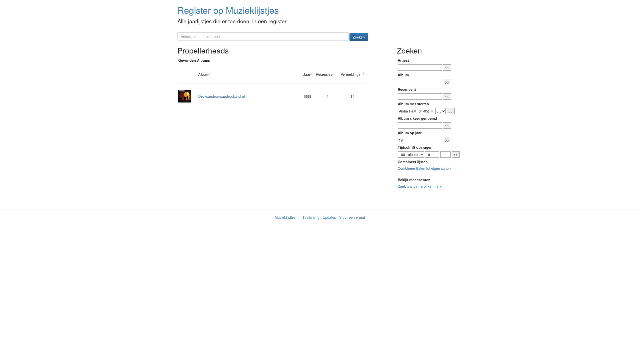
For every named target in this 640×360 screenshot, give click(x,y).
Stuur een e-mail (352, 217)
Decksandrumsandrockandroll (222, 96)
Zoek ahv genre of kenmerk (420, 186)
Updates (329, 217)
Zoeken (359, 37)
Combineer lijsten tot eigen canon (424, 168)
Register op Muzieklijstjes (228, 10)
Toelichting (311, 217)
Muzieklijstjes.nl (287, 217)
